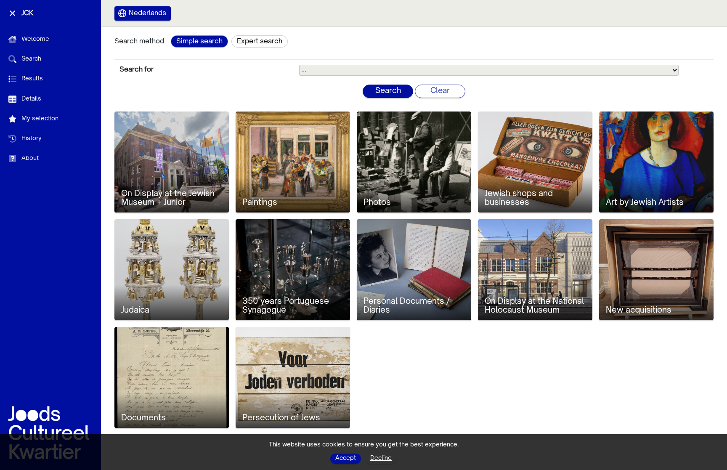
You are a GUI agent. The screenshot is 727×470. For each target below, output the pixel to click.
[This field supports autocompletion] (674, 70)
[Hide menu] (12, 13)
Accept (345, 458)
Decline (381, 458)
